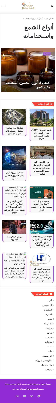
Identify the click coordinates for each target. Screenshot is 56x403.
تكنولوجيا (48, 324)
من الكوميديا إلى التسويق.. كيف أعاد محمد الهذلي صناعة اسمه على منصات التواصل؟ (41, 168)
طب (50, 351)
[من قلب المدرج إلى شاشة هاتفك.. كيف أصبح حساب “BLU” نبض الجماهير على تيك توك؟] (42, 259)
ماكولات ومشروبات (43, 360)
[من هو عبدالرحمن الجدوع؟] (14, 227)
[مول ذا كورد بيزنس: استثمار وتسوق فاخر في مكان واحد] (14, 117)
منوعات (48, 370)
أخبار (50, 300)
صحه (49, 347)
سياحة (49, 337)
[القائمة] (3, 7)
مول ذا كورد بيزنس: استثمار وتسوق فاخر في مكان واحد (14, 131)
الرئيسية (48, 18)
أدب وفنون (47, 305)
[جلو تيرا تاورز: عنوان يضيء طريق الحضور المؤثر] (14, 158)
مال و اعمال (46, 365)
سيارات (48, 342)
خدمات (49, 328)
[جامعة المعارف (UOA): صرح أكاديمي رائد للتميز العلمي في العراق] (42, 118)
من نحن (15, 389)
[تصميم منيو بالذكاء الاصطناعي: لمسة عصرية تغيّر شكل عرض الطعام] (42, 192)
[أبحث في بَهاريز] (52, 7)
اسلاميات (48, 310)
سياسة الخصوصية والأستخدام (32, 389)
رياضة (49, 333)
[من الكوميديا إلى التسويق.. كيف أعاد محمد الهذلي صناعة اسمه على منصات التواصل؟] (42, 152)
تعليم (49, 319)
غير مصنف (47, 356)
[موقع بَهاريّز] (28, 6)
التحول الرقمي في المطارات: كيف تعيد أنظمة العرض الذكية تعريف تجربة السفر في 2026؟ (14, 207)
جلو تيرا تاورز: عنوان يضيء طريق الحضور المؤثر (14, 176)
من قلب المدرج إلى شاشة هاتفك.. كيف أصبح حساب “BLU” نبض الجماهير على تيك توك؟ (41, 275)
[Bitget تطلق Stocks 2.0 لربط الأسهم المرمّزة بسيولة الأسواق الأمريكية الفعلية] (42, 227)
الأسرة (49, 314)
